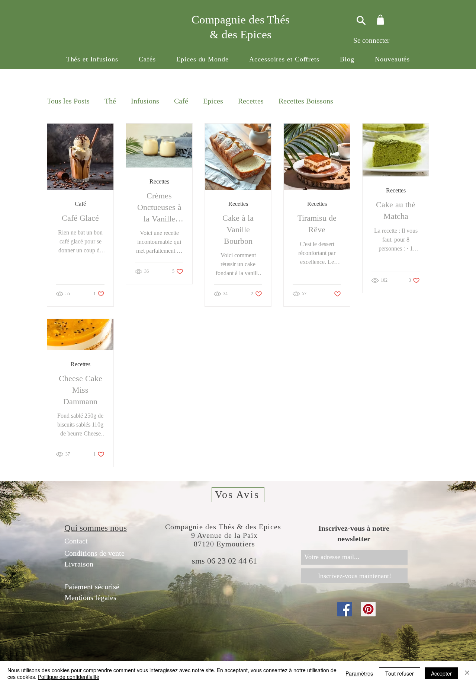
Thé (110, 101)
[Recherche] (360, 20)
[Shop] (380, 19)
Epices (213, 101)
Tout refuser (399, 673)
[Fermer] (467, 673)
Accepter (441, 673)
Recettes (251, 101)
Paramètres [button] (359, 673)
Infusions (145, 101)
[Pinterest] (368, 609)
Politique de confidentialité (68, 676)
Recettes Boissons (306, 101)
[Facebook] (344, 609)
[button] (92, 59)
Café (181, 101)
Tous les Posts (68, 101)
